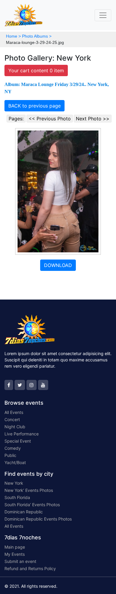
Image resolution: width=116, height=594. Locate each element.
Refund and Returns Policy (30, 568)
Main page (14, 547)
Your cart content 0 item (36, 70)
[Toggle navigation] (103, 15)
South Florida (17, 497)
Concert (12, 419)
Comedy (12, 448)
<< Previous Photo (50, 119)
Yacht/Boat (15, 462)
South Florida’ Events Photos (32, 504)
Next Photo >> (92, 119)
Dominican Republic (23, 511)
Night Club (14, 426)
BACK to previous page (34, 106)
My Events (14, 554)
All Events (13, 412)
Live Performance (21, 433)
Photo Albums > (36, 36)
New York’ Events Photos (28, 490)
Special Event (17, 440)
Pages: (16, 119)
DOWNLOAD (58, 265)
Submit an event (20, 561)
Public (10, 455)
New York (13, 483)
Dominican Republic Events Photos (38, 518)
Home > (13, 36)
